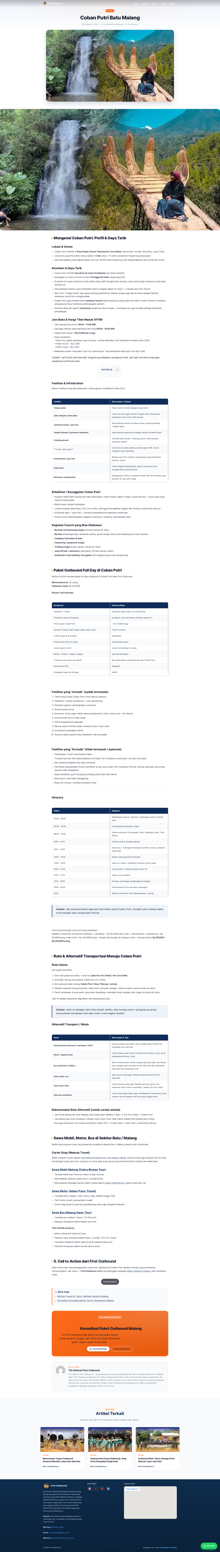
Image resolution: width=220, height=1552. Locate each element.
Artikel (172, 4)
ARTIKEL (110, 11)
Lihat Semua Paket (122, 1349)
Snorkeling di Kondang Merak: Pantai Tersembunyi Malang (85, 1300)
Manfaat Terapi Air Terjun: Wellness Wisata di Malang (83, 1296)
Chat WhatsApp (100, 1349)
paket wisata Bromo (115, 1183)
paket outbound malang (138, 1271)
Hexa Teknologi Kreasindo (166, 1547)
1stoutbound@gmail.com (59, 1532)
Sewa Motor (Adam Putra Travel (73, 1191)
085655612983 (57, 1527)
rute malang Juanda (116, 1158)
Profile (145, 4)
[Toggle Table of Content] (116, 370)
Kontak (154, 4)
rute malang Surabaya (91, 1158)
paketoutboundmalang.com (62, 1538)
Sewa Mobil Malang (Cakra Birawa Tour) (79, 1169)
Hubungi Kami (110, 1281)
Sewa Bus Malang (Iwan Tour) (72, 1212)
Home (136, 4)
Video (163, 4)
